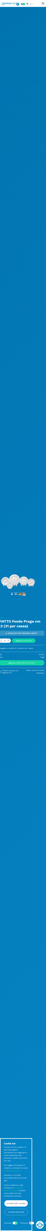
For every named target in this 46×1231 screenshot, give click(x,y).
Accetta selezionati (16, 1212)
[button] (35, 581)
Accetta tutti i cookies (16, 1203)
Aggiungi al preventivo (24, 641)
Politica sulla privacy (11, 1171)
